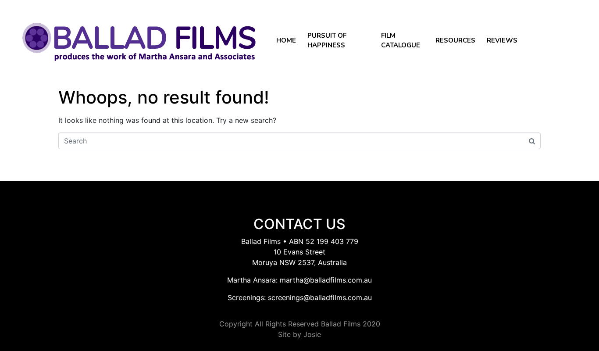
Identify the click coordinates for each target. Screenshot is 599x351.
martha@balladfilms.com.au (326, 280)
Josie (312, 334)
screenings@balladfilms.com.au (320, 297)
